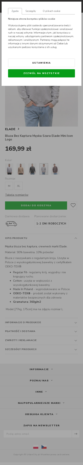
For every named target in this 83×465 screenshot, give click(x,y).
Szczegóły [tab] (30, 11)
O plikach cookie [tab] (51, 11)
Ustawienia (41, 62)
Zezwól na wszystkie (41, 73)
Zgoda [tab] (15, 11)
